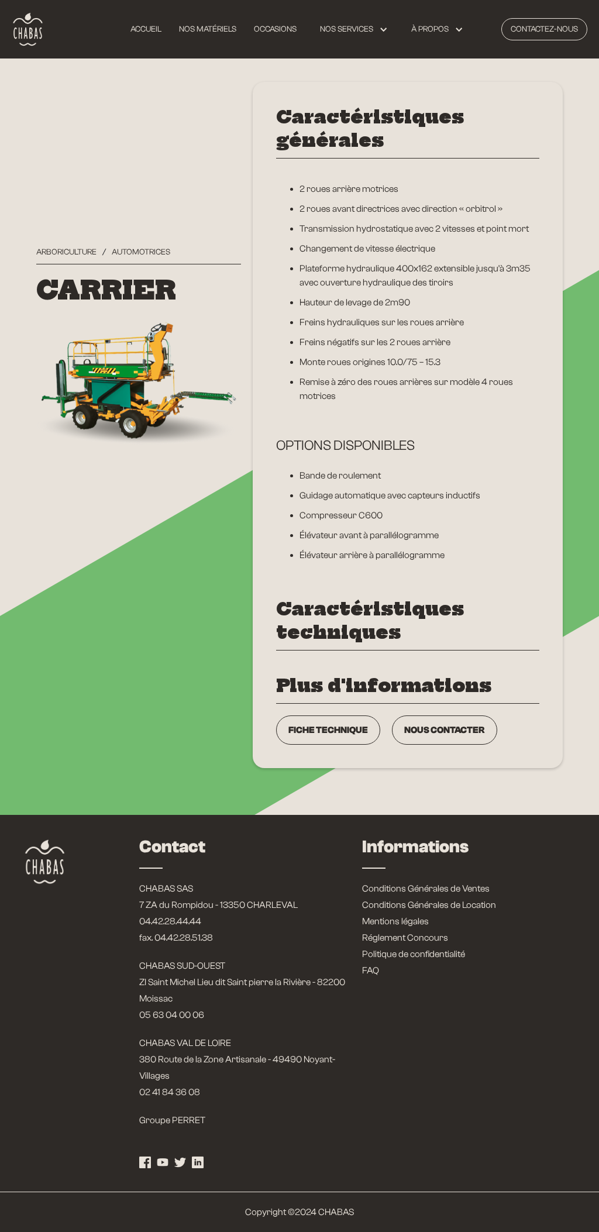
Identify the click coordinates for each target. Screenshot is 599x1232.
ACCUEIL (145, 29)
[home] (28, 29)
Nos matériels (207, 29)
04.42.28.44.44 (170, 921)
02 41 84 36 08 (169, 1092)
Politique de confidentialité (413, 954)
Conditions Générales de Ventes (426, 888)
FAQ (370, 970)
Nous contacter (444, 730)
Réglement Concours (405, 937)
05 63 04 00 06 (171, 1015)
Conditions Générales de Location (429, 905)
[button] (354, 29)
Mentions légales (395, 921)
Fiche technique (328, 730)
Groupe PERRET (172, 1120)
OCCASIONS (275, 29)
